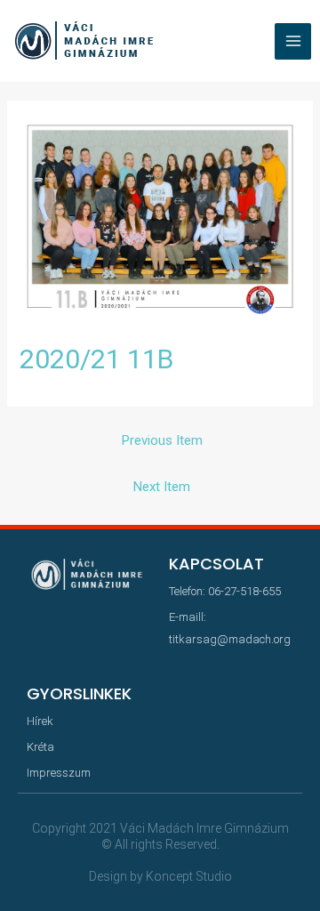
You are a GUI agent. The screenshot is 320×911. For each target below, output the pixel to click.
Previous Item (162, 440)
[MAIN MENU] (293, 41)
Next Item (161, 487)
